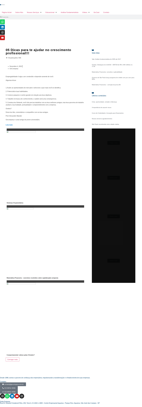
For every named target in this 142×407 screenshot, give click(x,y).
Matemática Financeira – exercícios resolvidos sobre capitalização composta (32, 278)
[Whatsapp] (2, 21)
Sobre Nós (19, 12)
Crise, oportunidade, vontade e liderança (104, 102)
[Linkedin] (2, 27)
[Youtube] (2, 37)
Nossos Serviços (33, 12)
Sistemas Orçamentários (15, 203)
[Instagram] (2, 32)
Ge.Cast (96, 12)
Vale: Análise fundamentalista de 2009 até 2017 (106, 59)
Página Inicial (6, 12)
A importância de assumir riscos (101, 107)
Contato (106, 12)
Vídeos (84, 12)
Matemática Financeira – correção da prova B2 (106, 84)
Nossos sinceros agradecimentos (102, 118)
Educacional (49, 12)
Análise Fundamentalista (69, 12)
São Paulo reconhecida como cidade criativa (105, 124)
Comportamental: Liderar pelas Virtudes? (21, 355)
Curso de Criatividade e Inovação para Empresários (108, 113)
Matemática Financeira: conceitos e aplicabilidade (107, 72)
